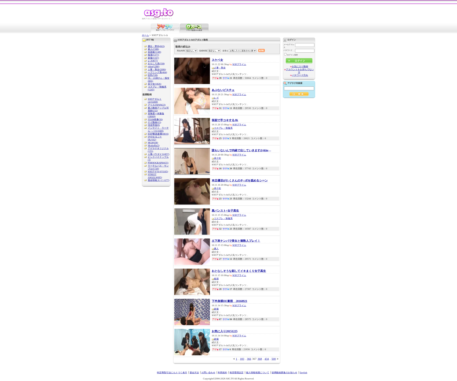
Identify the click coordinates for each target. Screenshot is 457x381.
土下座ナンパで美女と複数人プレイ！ (236, 240)
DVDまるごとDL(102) (155, 138)
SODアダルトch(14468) (155, 100)
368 (260, 358)
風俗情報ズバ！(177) (158, 180)
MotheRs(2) (153, 145)
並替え (225, 51)
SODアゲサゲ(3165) (158, 171)
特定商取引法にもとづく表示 (172, 372)
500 (274, 358)
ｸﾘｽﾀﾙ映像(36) (155, 119)
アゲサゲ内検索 (294, 83)
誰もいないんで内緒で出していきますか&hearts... (242, 150)
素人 (216, 248)
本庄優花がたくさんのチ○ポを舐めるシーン (240, 180)
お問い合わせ (208, 372)
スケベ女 (217, 60)
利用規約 (222, 372)
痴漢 (216, 278)
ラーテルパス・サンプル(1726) (158, 167)
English (303, 372)
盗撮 (216, 309)
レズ (216, 97)
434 (267, 358)
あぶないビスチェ (223, 90)
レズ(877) (153, 60)
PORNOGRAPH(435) (158, 162)
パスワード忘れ (300, 75)
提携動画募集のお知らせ (284, 372)
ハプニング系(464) (157, 72)
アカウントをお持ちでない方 (300, 71)
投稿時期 (203, 51)
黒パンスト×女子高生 (225, 210)
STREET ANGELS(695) (155, 176)
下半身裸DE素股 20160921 (229, 301)
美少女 (217, 158)
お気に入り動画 (300, 66)
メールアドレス (288, 46)
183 (242, 358)
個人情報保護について (257, 372)
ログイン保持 (292, 55)
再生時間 (181, 51)
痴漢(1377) (153, 55)
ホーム (145, 35)
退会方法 (194, 372)
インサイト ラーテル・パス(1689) (158, 129)
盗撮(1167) (153, 58)
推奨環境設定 (236, 372)
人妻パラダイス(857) (158, 154)
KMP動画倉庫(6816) (158, 134)
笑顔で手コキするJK (225, 120)
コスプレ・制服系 (223, 128)
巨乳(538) (153, 75)
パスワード (287, 50)
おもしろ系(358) (156, 63)
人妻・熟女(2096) (157, 69)
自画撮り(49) (154, 52)
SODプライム (239, 64)
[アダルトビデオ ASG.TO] (159, 17)
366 (249, 358)
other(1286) (153, 66)
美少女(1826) (154, 84)
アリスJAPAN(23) (156, 104)
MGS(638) (153, 142)
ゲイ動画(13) (154, 122)
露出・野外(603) (156, 46)
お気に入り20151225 (224, 331)
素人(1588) (153, 49)
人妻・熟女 (220, 67)
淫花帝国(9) (154, 125)
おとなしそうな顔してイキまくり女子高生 (239, 271)
